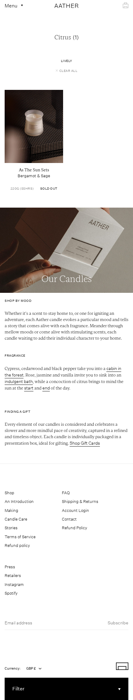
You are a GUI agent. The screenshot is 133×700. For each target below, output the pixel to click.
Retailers (13, 575)
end (46, 388)
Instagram (14, 584)
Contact (69, 519)
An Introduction (19, 501)
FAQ (66, 492)
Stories (11, 528)
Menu (12, 6)
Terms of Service (20, 536)
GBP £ (31, 669)
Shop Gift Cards (85, 443)
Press (10, 567)
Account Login (75, 510)
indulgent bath (19, 381)
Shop (9, 492)
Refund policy (17, 545)
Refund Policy (74, 528)
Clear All (68, 71)
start (28, 388)
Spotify (11, 593)
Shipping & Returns (80, 501)
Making (11, 510)
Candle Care (16, 519)
